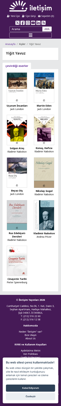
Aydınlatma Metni (30, 350)
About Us (30, 338)
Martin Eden (44, 105)
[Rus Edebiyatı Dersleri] (17, 215)
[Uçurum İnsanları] (17, 87)
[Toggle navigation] (30, 35)
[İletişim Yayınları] (30, 6)
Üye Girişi (30, 16)
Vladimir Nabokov (17, 151)
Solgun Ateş (17, 148)
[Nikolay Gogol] (44, 172)
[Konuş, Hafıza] (44, 129)
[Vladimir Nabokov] (44, 215)
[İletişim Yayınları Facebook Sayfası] (22, 23)
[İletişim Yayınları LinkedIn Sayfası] (38, 23)
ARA (46, 29)
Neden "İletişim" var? (30, 331)
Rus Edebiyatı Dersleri (17, 235)
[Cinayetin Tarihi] (17, 260)
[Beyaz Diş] (17, 172)
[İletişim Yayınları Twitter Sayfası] (17, 23)
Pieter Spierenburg (17, 282)
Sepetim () (47, 16)
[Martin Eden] (44, 87)
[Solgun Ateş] (17, 129)
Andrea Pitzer (44, 236)
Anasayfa (10, 44)
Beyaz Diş (17, 190)
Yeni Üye (15, 16)
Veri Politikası (30, 354)
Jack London (17, 109)
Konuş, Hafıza (44, 148)
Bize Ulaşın (30, 335)
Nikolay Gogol (44, 191)
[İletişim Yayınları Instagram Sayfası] (27, 23)
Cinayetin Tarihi (17, 279)
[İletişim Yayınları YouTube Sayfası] (33, 23)
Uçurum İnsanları (17, 105)
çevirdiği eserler (16, 66)
